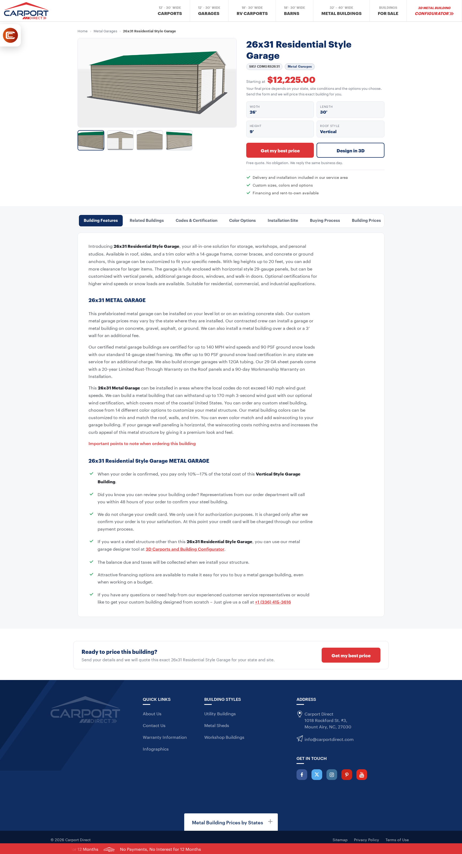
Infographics (156, 748)
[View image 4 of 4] (179, 140)
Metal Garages (105, 30)
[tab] (101, 221)
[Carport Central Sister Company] (10, 35)
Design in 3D (351, 150)
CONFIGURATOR (433, 10)
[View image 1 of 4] (91, 140)
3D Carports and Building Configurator (185, 549)
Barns (294, 11)
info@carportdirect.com (329, 738)
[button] (231, 822)
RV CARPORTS (252, 11)
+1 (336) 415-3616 (273, 602)
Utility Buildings (220, 713)
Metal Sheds (216, 725)
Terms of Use (397, 839)
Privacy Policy (366, 839)
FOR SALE (388, 11)
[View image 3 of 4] (149, 140)
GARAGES (209, 11)
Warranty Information (165, 737)
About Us (152, 713)
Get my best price (280, 150)
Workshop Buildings (224, 737)
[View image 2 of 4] (120, 140)
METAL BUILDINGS (341, 11)
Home (83, 30)
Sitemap (340, 839)
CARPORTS (170, 11)
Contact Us (154, 725)
